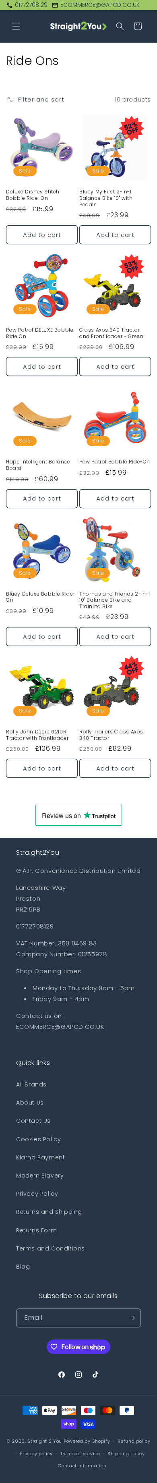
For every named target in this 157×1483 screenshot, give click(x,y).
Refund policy (134, 1441)
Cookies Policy (38, 1139)
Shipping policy (126, 1453)
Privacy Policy (37, 1194)
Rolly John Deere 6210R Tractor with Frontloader (37, 735)
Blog (23, 1267)
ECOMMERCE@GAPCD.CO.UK (100, 5)
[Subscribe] (131, 1318)
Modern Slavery (40, 1175)
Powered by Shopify (87, 1441)
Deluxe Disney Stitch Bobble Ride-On (33, 195)
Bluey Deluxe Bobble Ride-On (41, 597)
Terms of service (80, 1453)
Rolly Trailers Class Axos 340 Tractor (111, 735)
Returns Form (36, 1230)
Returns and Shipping (49, 1212)
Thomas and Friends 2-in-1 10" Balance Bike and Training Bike (114, 600)
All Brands (31, 1084)
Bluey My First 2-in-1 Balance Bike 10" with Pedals (106, 198)
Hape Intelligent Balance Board (38, 465)
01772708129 (31, 5)
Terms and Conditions (50, 1248)
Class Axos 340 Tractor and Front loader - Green (111, 333)
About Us (30, 1103)
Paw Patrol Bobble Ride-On (114, 462)
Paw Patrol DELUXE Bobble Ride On (39, 333)
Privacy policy (36, 1453)
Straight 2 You (44, 1441)
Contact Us (33, 1121)
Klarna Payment (40, 1157)
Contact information (82, 1465)
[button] (16, 26)
